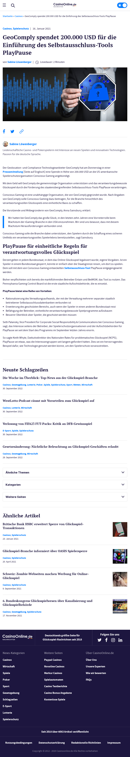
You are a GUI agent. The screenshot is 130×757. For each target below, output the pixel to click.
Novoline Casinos (54, 666)
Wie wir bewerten (96, 673)
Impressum (114, 742)
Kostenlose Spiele (54, 699)
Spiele (47, 384)
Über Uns (91, 660)
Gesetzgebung (19, 384)
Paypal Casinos (53, 660)
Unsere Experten (95, 666)
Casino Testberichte (55, 686)
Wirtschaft (87, 384)
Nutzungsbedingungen (18, 742)
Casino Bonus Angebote (58, 693)
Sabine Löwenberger (19, 62)
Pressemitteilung (13, 172)
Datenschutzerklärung (52, 742)
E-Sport (7, 430)
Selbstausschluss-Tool (77, 268)
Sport (69, 384)
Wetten (77, 384)
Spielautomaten (53, 679)
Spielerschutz (21, 28)
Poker (39, 384)
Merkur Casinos (53, 673)
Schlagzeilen (10, 699)
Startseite (8, 16)
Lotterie (31, 384)
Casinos (19, 16)
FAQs (89, 679)
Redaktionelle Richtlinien (86, 742)
